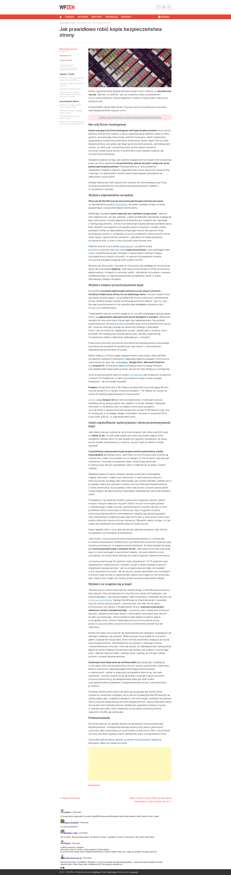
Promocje (111, 17)
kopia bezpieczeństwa (68, 69)
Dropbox (123, 362)
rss (169, 7)
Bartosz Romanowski (68, 49)
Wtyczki (83, 17)
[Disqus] (115, 838)
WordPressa (97, 872)
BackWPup (121, 204)
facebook (158, 7)
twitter (163, 7)
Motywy (97, 17)
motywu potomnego (100, 600)
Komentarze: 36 (65, 56)
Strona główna (60, 16)
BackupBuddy (127, 246)
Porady (69, 17)
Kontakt (126, 17)
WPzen (67, 7)
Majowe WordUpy (70, 798)
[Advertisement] (129, 764)
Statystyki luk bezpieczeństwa (70, 89)
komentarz (94, 308)
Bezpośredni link (94, 785)
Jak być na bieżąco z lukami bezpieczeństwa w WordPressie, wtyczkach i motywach (70, 94)
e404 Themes (112, 872)
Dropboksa (137, 375)
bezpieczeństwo (66, 66)
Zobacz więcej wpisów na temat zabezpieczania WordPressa (130, 117)
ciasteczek (134, 872)
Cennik (92, 400)
